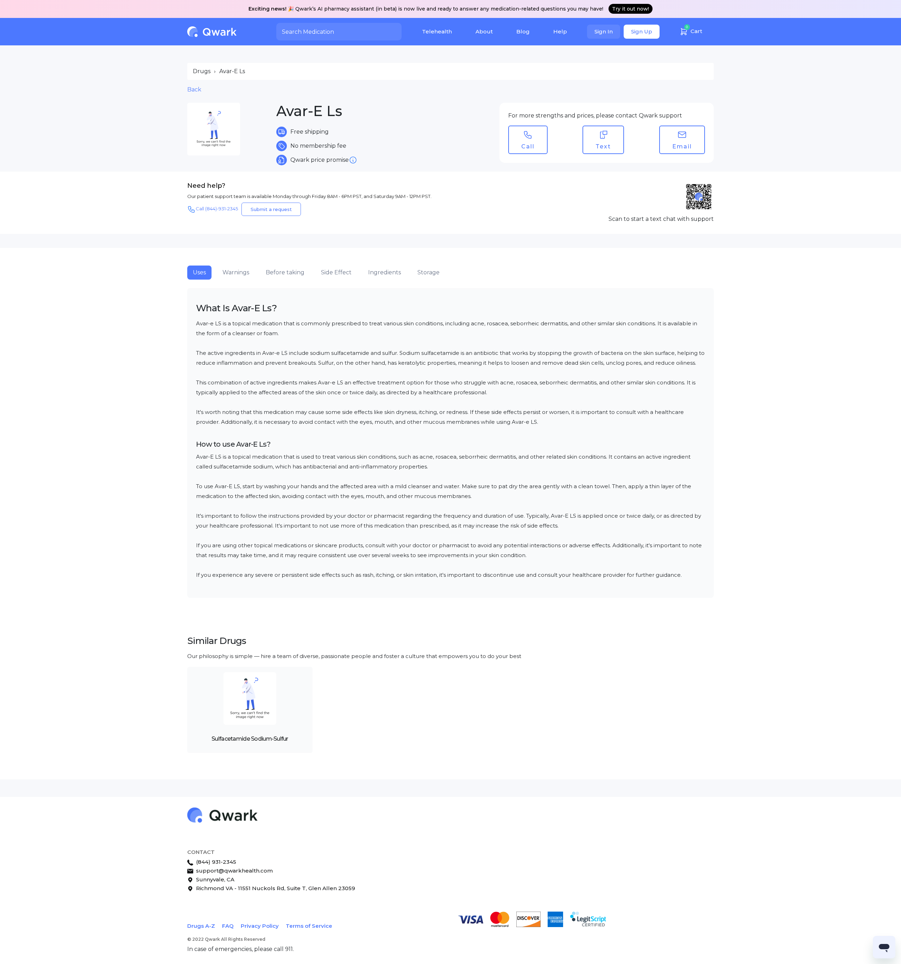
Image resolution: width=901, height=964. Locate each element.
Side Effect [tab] (336, 272)
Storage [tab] (428, 272)
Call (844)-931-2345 (217, 208)
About (484, 31)
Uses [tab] (199, 272)
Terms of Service (309, 925)
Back (194, 89)
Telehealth (437, 31)
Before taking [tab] (285, 272)
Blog (523, 31)
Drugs (201, 71)
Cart (694, 29)
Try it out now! (630, 9)
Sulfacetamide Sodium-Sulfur (250, 738)
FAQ (228, 925)
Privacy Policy (260, 925)
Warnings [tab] (235, 272)
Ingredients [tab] (384, 272)
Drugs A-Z (201, 925)
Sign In (603, 31)
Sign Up (641, 31)
